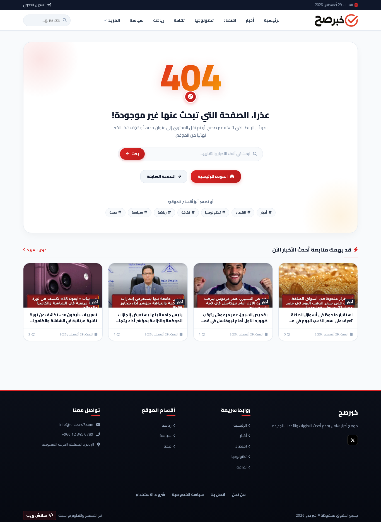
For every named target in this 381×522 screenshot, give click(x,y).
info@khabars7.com (76, 424)
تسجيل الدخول (34, 5)
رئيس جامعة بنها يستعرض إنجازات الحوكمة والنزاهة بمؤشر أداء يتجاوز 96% (148, 320)
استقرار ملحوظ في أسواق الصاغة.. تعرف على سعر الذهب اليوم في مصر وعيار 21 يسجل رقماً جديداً (320, 320)
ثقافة (242, 467)
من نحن (239, 494)
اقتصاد (241, 446)
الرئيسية (240, 425)
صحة (168, 446)
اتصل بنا (218, 494)
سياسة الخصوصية (188, 494)
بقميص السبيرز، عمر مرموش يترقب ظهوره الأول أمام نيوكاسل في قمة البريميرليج (234, 320)
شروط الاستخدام (150, 494)
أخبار (243, 435)
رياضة (167, 425)
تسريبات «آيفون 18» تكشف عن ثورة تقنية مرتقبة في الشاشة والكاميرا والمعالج (63, 320)
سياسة (166, 435)
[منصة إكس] (352, 440)
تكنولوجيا (239, 456)
